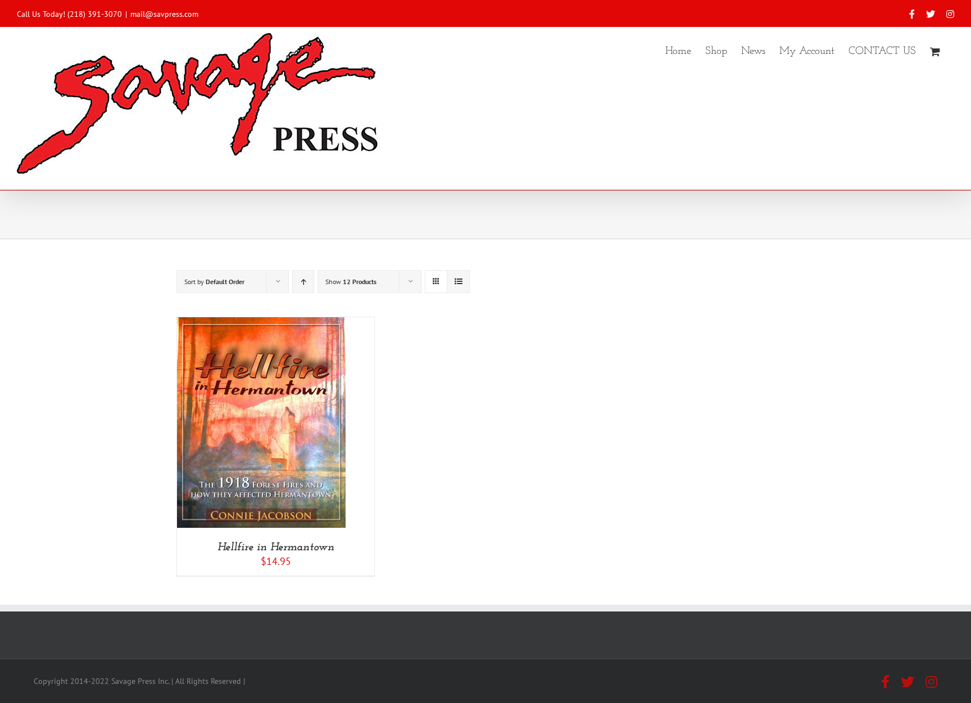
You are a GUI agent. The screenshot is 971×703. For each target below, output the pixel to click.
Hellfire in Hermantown (275, 547)
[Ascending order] (303, 281)
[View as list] (458, 282)
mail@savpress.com (164, 14)
